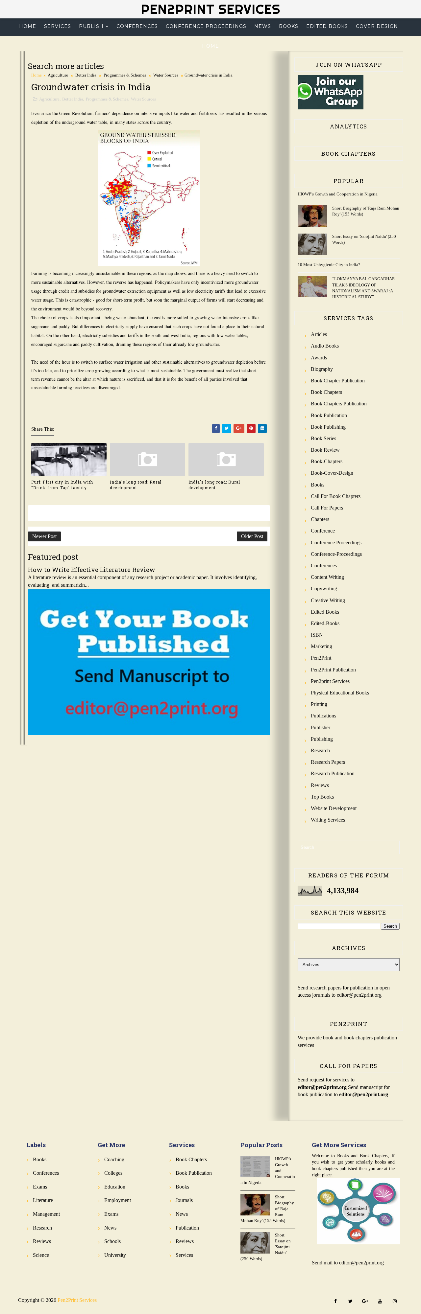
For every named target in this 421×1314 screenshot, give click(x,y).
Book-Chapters (326, 461)
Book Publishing (328, 427)
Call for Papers (327, 507)
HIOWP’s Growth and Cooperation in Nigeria (338, 194)
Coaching (114, 1159)
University (115, 1255)
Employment (117, 1200)
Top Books (322, 797)
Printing (319, 704)
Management (46, 1214)
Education (114, 1186)
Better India (85, 75)
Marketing (321, 646)
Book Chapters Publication (339, 403)
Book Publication (329, 415)
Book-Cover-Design (332, 473)
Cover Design (377, 26)
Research (320, 750)
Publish (91, 26)
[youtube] (379, 1302)
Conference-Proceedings (336, 554)
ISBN (317, 635)
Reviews (320, 785)
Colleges (113, 1173)
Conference (323, 530)
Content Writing (327, 577)
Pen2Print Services (210, 9)
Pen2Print (321, 658)
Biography (322, 369)
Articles (319, 334)
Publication (187, 1228)
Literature (43, 1200)
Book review (325, 450)
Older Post (252, 536)
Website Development (334, 808)
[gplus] (365, 1302)
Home (27, 26)
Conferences (137, 26)
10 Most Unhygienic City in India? (329, 264)
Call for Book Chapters (335, 496)
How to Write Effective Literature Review (91, 569)
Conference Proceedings (206, 26)
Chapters (320, 519)
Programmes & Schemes (125, 75)
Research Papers (328, 762)
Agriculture (58, 75)
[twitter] (350, 1302)
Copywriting (324, 588)
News (262, 26)
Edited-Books (325, 623)
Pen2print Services (330, 681)
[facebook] (335, 1302)
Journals (184, 1200)
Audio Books (325, 346)
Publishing (322, 739)
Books (288, 26)
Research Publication (333, 773)
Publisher (320, 727)
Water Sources (165, 75)
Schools (112, 1241)
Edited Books (327, 26)
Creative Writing (328, 600)
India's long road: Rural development (135, 484)
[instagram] (394, 1302)
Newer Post (44, 536)
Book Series (323, 438)
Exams (40, 1186)
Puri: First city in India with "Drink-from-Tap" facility (62, 484)
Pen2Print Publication (333, 669)
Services (57, 26)
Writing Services (328, 820)
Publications (323, 715)
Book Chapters (326, 392)
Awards (319, 357)
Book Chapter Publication (338, 380)
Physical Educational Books (340, 692)
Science (41, 1255)
